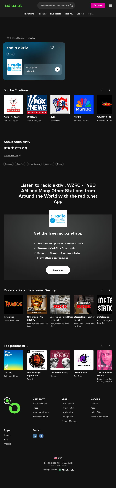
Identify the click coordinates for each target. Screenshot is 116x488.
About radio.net (40, 404)
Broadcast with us (41, 417)
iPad (6, 439)
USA (60, 458)
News (10, 54)
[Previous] (102, 89)
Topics (90, 14)
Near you (68, 14)
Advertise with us (41, 412)
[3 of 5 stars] (12, 148)
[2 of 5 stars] (9, 148)
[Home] (8, 38)
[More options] (60, 47)
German (8, 164)
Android (7, 444)
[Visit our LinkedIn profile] (35, 436)
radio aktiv (30, 71)
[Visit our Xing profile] (41, 436)
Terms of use (68, 404)
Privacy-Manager (69, 421)
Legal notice (67, 412)
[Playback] (57, 69)
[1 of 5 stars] (5, 148)
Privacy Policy (68, 408)
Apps (93, 408)
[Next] (109, 89)
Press (35, 408)
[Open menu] (110, 5)
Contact (94, 404)
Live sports (55, 14)
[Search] (71, 5)
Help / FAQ (96, 412)
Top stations (28, 14)
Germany (48, 164)
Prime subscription (99, 417)
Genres (80, 14)
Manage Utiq (67, 417)
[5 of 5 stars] (20, 148)
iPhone (7, 435)
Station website (11, 156)
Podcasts (42, 14)
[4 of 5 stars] (16, 148)
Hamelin (20, 164)
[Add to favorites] (52, 47)
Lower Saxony (34, 164)
